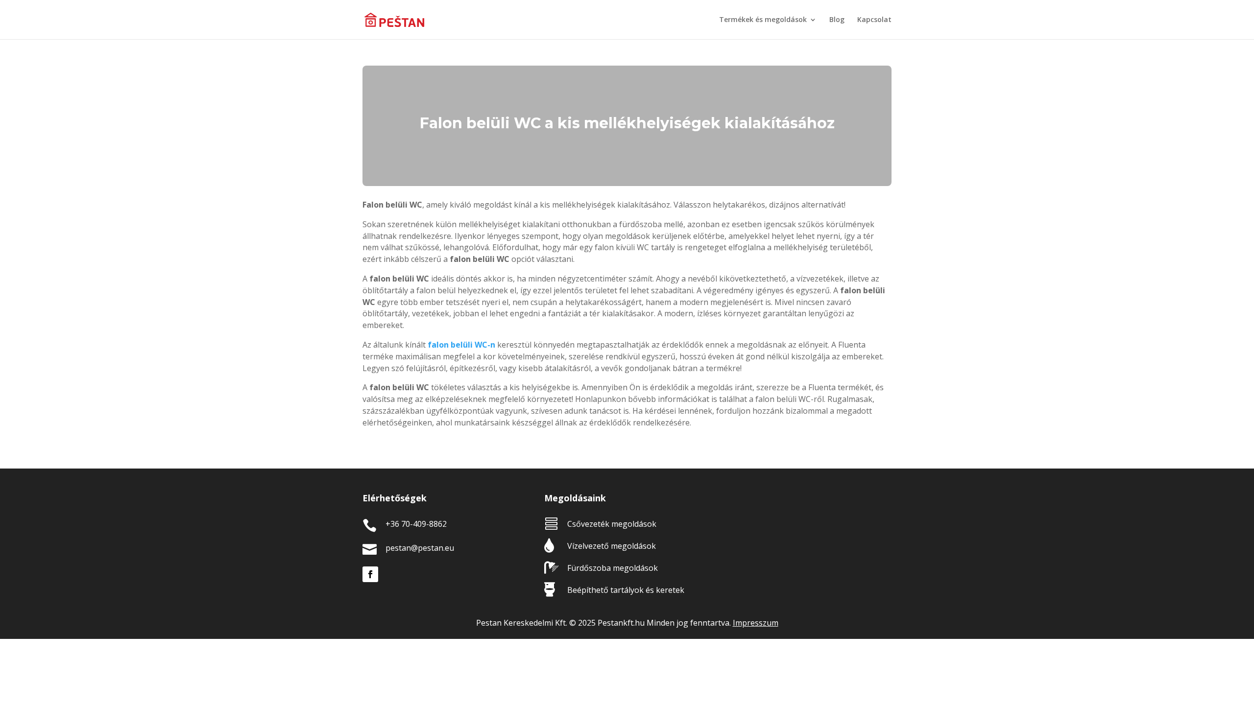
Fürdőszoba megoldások (612, 568)
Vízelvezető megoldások (611, 545)
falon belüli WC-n (461, 344)
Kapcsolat (874, 20)
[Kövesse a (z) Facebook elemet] (370, 574)
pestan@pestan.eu (420, 547)
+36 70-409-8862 (416, 523)
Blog (836, 20)
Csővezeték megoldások (611, 523)
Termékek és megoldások (763, 20)
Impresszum (755, 622)
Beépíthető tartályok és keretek (625, 590)
